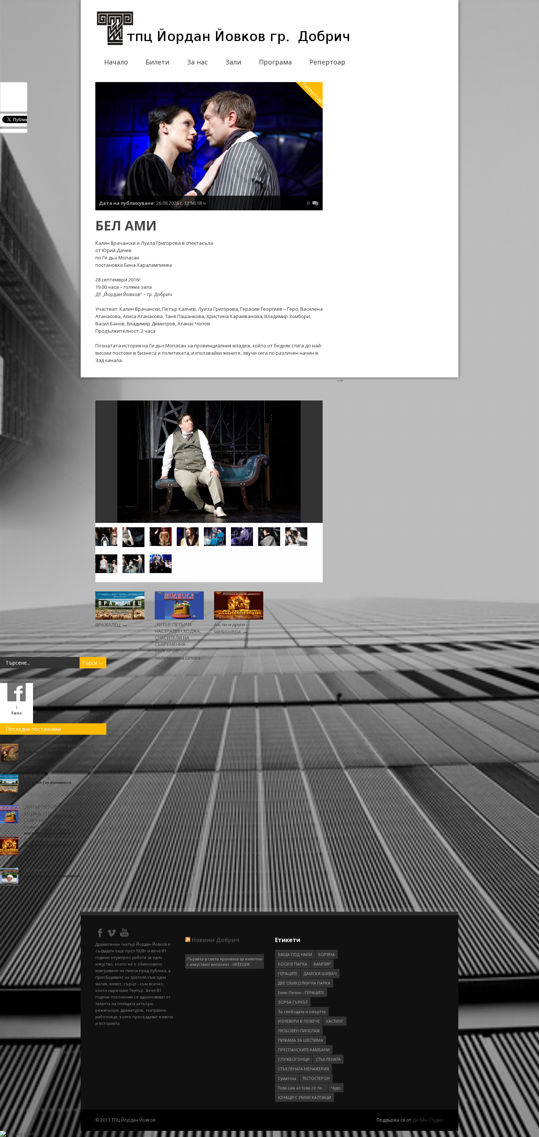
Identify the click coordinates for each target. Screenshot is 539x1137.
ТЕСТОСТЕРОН (316, 1078)
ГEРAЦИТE (287, 973)
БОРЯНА (326, 954)
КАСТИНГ (335, 1021)
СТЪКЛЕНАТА (328, 1059)
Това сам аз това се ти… (301, 1087)
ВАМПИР (322, 964)
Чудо (336, 1087)
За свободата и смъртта (302, 1011)
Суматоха (287, 1078)
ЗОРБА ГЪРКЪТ (293, 1002)
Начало (116, 62)
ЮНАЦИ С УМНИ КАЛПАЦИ (304, 1097)
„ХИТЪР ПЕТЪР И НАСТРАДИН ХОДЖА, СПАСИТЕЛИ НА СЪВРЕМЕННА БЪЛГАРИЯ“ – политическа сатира (178, 641)
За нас (197, 62)
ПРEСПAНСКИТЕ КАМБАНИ (304, 1049)
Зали (233, 62)
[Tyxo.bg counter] (20, 1134)
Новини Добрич (215, 940)
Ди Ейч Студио (428, 1120)
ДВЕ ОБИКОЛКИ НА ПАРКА (304, 983)
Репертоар (327, 62)
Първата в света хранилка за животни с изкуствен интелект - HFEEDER (224, 961)
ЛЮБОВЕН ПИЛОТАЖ (299, 1030)
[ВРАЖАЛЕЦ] (119, 618)
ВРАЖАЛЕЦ (107, 625)
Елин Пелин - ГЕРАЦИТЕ (301, 992)
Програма (275, 62)
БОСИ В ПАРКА (292, 964)
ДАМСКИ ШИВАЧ (320, 973)
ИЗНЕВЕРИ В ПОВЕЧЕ (299, 1021)
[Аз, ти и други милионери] (238, 618)
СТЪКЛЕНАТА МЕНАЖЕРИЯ (303, 1068)
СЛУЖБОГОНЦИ (293, 1059)
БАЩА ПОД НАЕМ (295, 954)
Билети (157, 62)
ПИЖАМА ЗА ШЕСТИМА (300, 1040)
